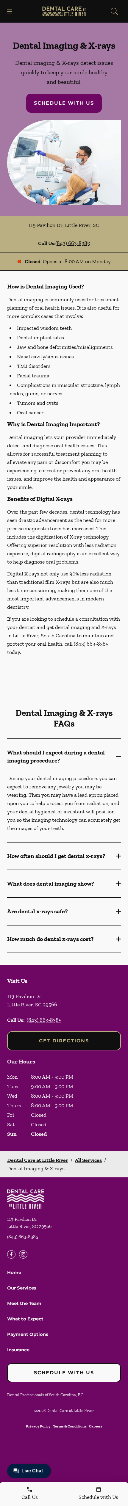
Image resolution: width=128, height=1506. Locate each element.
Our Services (21, 1288)
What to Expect (25, 1319)
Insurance (18, 1350)
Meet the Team (24, 1303)
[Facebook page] (11, 1254)
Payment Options (27, 1334)
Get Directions (64, 1041)
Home (14, 1272)
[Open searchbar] (114, 11)
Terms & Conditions (70, 1426)
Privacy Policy (38, 1426)
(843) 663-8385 (72, 243)
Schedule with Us (64, 103)
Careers (95, 1426)
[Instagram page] (23, 1254)
